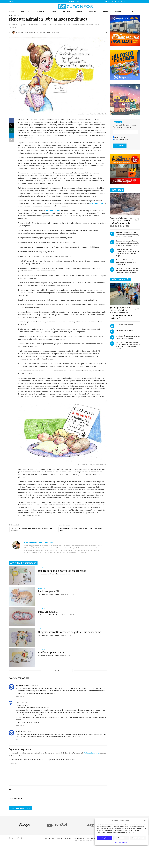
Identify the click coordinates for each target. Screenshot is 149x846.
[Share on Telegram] (11, 135)
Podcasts (105, 12)
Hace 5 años (34, 685)
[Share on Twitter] (11, 125)
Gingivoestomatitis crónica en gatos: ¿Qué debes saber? (70, 632)
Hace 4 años (27, 731)
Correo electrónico (16, 798)
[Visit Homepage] (68, 6)
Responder (20, 696)
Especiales (131, 12)
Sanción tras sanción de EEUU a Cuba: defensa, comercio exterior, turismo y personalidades (127, 235)
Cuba (11, 12)
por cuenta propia (53, 210)
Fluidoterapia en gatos (51, 652)
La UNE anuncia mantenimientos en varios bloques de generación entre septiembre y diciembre (127, 270)
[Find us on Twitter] (108, 1)
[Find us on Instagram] (112, 1)
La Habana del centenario (124, 330)
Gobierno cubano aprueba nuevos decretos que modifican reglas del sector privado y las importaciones (127, 243)
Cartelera (66, 12)
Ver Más (57, 670)
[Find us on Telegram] (115, 1)
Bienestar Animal (96, 203)
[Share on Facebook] (11, 120)
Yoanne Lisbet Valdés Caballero (25, 32)
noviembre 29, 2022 (66, 615)
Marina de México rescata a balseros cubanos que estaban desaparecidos (126, 262)
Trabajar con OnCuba (63, 838)
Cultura (53, 12)
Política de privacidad (120, 842)
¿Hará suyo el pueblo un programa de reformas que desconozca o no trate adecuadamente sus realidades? (121, 312)
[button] (145, 821)
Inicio (10, 15)
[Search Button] (139, 1)
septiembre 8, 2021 (45, 32)
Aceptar (104, 838)
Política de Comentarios (92, 753)
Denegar (121, 838)
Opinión (92, 12)
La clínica (16, 15)
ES (9, 1)
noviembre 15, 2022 (66, 635)
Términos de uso (92, 838)
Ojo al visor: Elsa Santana (124, 325)
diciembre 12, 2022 (65, 594)
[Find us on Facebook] (106, 1)
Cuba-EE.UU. (25, 12)
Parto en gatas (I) (48, 611)
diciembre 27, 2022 (65, 574)
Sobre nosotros (49, 838)
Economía (40, 12)
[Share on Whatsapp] (11, 130)
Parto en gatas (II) (48, 591)
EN (12, 1)
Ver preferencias (138, 838)
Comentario (14, 764)
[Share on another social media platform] (11, 140)
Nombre (12, 789)
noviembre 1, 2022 (65, 656)
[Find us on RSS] (118, 1)
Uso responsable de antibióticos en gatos (62, 570)
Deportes (80, 12)
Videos (118, 12)
